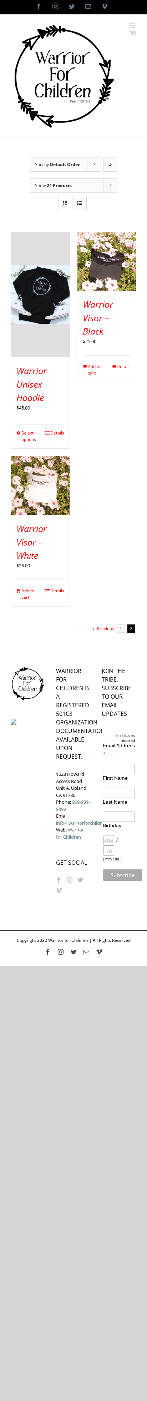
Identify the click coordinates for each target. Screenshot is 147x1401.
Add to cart (94, 369)
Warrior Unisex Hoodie (31, 384)
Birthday (110, 825)
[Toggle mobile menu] (132, 25)
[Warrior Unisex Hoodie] (40, 294)
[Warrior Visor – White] (40, 485)
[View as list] (79, 203)
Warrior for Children (70, 833)
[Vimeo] (59, 890)
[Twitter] (80, 880)
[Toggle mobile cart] (132, 33)
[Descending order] (110, 164)
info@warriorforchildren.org (85, 823)
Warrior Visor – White (31, 541)
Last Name (115, 802)
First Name (115, 778)
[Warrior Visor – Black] (106, 261)
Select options (28, 436)
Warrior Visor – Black (98, 317)
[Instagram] (69, 880)
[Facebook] (59, 880)
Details (57, 433)
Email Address (119, 750)
